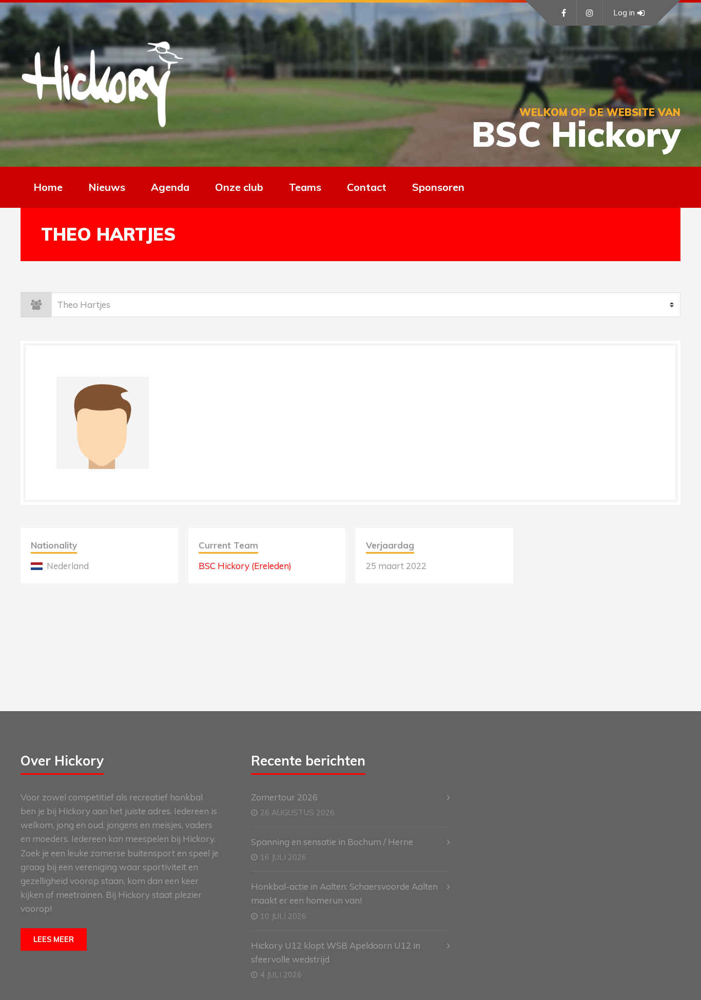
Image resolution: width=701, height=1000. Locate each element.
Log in (624, 12)
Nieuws (106, 187)
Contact (366, 187)
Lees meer (53, 939)
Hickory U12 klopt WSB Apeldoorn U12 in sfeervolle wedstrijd (335, 952)
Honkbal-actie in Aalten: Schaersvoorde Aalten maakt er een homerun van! (344, 893)
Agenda (170, 187)
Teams (305, 187)
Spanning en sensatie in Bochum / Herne (332, 841)
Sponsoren (438, 187)
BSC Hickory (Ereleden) (245, 565)
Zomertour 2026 (284, 797)
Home (48, 187)
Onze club (239, 187)
